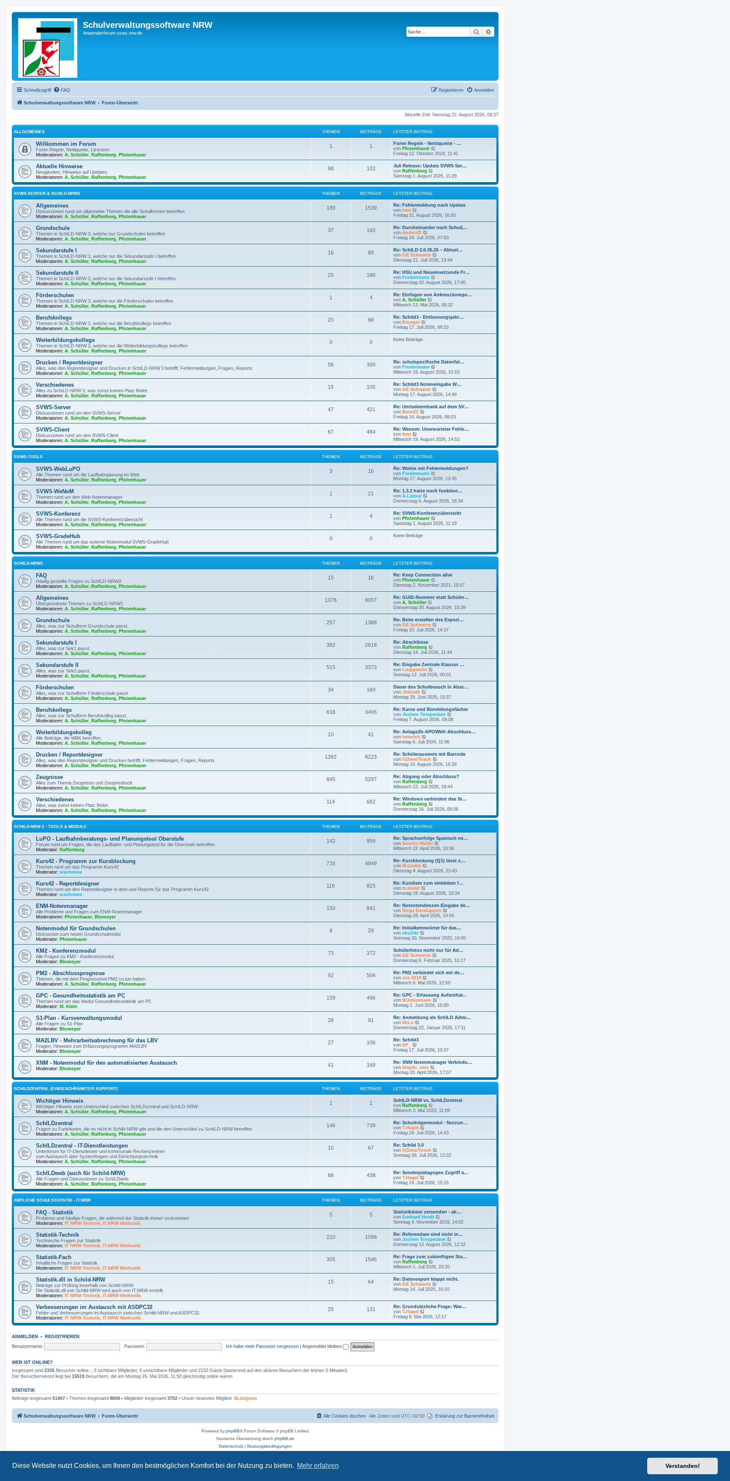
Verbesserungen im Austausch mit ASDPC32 (94, 1307)
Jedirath (411, 691)
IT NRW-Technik (82, 1223)
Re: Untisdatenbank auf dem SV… (431, 406)
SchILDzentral (54, 1123)
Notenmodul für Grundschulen (76, 928)
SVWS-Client (52, 429)
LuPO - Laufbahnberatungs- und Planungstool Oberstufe (110, 839)
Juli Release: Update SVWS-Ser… (430, 165)
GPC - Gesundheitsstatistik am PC (80, 995)
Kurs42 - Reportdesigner (67, 883)
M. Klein (68, 1006)
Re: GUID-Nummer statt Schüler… (431, 597)
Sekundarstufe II (57, 273)
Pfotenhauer (132, 154)
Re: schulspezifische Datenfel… (428, 361)
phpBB (233, 1431)
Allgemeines (29, 131)
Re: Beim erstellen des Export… (428, 619)
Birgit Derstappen (421, 910)
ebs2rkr (410, 932)
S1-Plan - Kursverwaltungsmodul (79, 1018)
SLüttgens (245, 1398)
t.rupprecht (414, 669)
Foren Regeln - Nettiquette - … (427, 143)
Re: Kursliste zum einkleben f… (428, 882)
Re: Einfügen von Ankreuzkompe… (432, 294)
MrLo (408, 1022)
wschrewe (71, 871)
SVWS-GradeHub (58, 536)
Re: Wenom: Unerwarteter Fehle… (431, 429)
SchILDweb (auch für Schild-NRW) (80, 1173)
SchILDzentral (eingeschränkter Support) (65, 1088)
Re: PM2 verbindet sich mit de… (428, 972)
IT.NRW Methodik (122, 1223)
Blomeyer (105, 916)
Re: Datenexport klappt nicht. (426, 1279)
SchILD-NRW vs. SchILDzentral (427, 1100)
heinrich (411, 736)
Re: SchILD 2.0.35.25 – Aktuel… (428, 249)
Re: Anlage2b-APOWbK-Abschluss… (434, 731)
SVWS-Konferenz (58, 514)
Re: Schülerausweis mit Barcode (429, 754)
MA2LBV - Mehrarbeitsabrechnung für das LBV (97, 1040)
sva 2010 (411, 977)
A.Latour (412, 495)
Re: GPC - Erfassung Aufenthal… (430, 994)
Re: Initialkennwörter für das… (427, 927)
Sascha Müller (417, 843)
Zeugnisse (49, 777)
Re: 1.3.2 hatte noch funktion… (428, 490)
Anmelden (25, 1336)
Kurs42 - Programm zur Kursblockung (86, 861)
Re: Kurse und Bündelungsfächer (430, 709)
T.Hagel (410, 1127)
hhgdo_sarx (415, 1067)
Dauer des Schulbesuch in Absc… (431, 686)
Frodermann (416, 277)
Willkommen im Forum (66, 144)
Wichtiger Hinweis (59, 1101)
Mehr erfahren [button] (318, 1465)
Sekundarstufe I (56, 250)
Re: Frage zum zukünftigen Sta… (430, 1256)
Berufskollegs (54, 317)
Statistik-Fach (53, 1257)
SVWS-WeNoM (55, 491)
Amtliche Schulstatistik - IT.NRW (52, 1200)
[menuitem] (61, 90)
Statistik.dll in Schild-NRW (70, 1279)
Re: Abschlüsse (410, 642)
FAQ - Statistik (54, 1212)
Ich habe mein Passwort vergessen (262, 1346)
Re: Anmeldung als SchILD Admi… (432, 1017)
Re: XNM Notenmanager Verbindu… (432, 1062)
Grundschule (53, 228)
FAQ (41, 575)
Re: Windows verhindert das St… (430, 798)
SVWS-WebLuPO (58, 469)
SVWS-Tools (28, 456)
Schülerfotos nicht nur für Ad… (428, 950)
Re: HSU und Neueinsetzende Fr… (431, 272)
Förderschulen (55, 295)
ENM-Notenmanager (62, 906)
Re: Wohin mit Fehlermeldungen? (431, 468)
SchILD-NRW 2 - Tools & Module (50, 826)
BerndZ (410, 411)
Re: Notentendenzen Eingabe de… (431, 905)
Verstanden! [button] (682, 1465)
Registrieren (62, 1336)
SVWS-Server (53, 407)
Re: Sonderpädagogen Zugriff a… (431, 1172)
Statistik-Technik (57, 1235)
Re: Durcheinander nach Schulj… (430, 227)
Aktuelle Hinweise (59, 166)
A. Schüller (77, 154)
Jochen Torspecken (424, 714)
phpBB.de (284, 1438)
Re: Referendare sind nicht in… (428, 1234)
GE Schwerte (416, 254)
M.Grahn (411, 865)
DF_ (406, 1044)
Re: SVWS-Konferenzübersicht (427, 513)
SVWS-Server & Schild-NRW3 (47, 193)
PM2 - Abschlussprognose (70, 973)
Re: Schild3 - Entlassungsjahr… (428, 317)
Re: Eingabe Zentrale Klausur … (428, 664)
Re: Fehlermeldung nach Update (429, 205)
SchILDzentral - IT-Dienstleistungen (82, 1145)
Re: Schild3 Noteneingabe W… (427, 384)
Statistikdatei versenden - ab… (427, 1211)
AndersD (412, 232)
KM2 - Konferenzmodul (66, 951)
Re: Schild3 (406, 1039)
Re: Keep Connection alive (422, 574)
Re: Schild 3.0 (408, 1145)
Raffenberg (103, 154)
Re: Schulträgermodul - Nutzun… (430, 1122)
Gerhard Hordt (418, 1216)
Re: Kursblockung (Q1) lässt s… (429, 860)
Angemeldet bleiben (322, 1346)
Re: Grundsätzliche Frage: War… (429, 1306)
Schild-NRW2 (28, 563)
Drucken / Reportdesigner (69, 362)
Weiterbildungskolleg (64, 732)
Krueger (411, 322)
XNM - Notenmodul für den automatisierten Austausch (106, 1063)
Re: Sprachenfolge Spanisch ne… (430, 838)
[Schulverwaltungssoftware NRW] (48, 46)
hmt (406, 210)
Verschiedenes (55, 385)
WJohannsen (416, 1000)
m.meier (411, 888)
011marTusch (416, 759)
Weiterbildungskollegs (65, 340)
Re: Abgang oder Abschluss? (426, 776)
